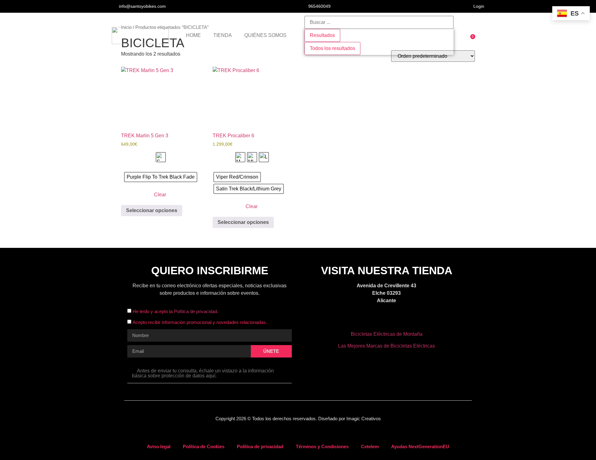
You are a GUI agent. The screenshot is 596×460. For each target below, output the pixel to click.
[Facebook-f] (378, 319)
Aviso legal (158, 446)
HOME (193, 35)
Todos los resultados (332, 48)
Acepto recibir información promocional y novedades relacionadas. (200, 322)
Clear (160, 194)
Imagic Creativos (363, 418)
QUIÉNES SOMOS (265, 35)
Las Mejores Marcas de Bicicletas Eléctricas (386, 345)
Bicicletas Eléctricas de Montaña (386, 334)
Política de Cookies (203, 446)
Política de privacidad (260, 446)
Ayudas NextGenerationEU (420, 446)
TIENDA (222, 35)
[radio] (160, 157)
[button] (209, 373)
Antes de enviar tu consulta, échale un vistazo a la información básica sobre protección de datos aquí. (203, 373)
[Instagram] (394, 319)
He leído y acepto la (175, 311)
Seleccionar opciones (151, 210)
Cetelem (370, 446)
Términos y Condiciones (322, 446)
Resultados (322, 35)
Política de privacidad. (196, 311)
